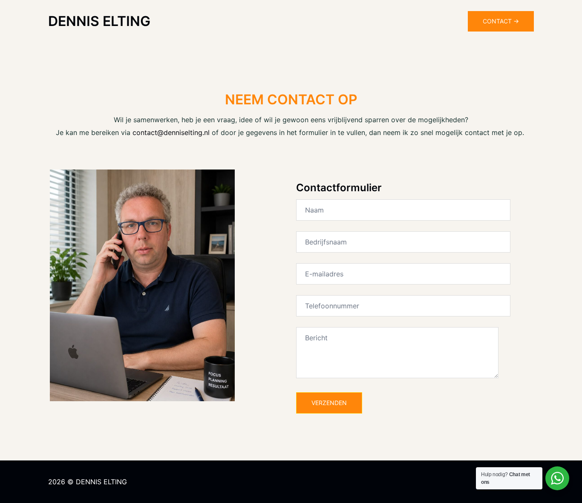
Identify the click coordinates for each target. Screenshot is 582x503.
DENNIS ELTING (99, 21)
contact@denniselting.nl (171, 132)
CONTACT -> (501, 21)
